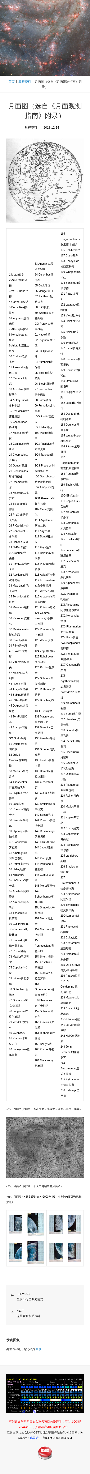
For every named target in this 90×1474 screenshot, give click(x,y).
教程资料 (24, 81)
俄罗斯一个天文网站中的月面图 (41, 1186)
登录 (38, 1349)
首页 (11, 81)
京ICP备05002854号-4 (57, 1438)
